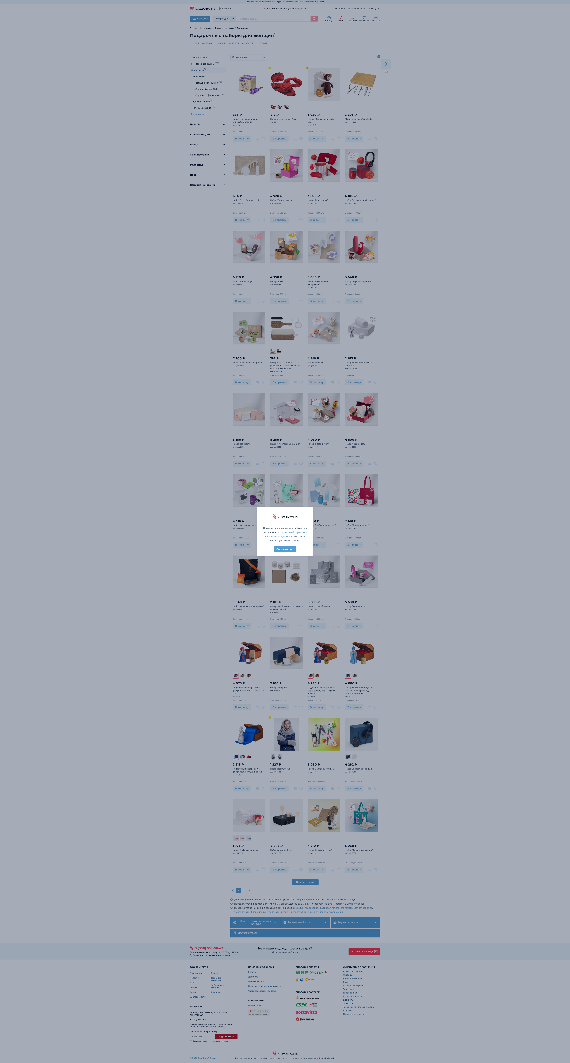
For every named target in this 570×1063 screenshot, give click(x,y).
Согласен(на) (284, 549)
